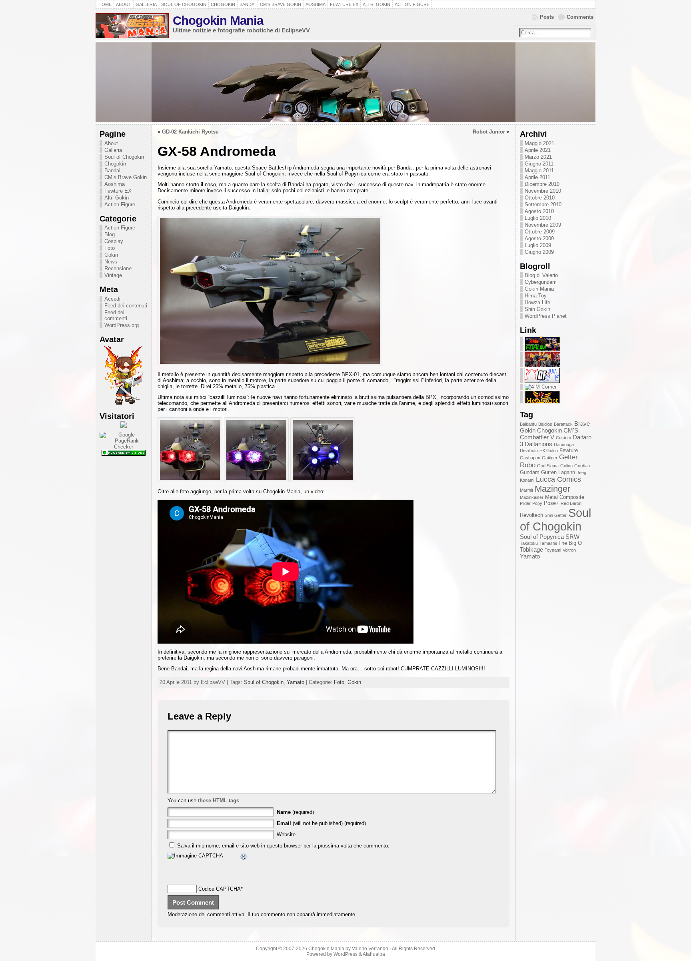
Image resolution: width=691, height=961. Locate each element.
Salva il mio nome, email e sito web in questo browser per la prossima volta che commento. (283, 846)
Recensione (118, 268)
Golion (566, 465)
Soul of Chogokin (124, 157)
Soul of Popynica (542, 536)
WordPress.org (121, 325)
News (110, 262)
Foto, (340, 682)
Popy (537, 503)
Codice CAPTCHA (219, 889)
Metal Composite (564, 497)
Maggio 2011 (539, 170)
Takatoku (529, 543)
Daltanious (538, 444)
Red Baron (571, 503)
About (111, 143)
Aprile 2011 (537, 177)
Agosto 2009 (539, 238)
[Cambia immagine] (244, 858)
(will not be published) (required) (321, 823)
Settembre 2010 (543, 204)
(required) (295, 812)
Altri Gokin (116, 198)
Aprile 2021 (538, 150)
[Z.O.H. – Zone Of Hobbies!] (542, 381)
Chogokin (115, 164)
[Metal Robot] (542, 402)
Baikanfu (528, 424)
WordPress (345, 954)
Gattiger (549, 457)
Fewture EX (118, 191)
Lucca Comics (558, 479)
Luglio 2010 (538, 218)
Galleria (113, 150)
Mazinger (552, 489)
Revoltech (531, 515)
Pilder (525, 503)
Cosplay (113, 241)
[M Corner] (541, 387)
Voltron (569, 550)
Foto (109, 248)
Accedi (112, 299)
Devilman (529, 450)
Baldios (545, 424)
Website (286, 834)
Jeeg (581, 472)
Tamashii (548, 543)
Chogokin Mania (218, 21)
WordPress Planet (546, 316)
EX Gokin (548, 450)
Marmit (526, 490)
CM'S (570, 430)
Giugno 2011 (539, 164)
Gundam (529, 472)
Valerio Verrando (370, 948)
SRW (572, 536)
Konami (527, 480)
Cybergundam (541, 282)
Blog (109, 234)
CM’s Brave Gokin (125, 177)
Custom (563, 437)
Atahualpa (374, 954)
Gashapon (530, 457)
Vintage (113, 275)
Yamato (295, 682)
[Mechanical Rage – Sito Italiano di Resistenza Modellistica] (542, 350)
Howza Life (537, 302)
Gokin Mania (539, 289)
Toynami (553, 550)
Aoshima (114, 184)
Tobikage (531, 549)
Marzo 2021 (538, 157)
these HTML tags (218, 800)
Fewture (568, 450)
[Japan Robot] (542, 365)
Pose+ (551, 503)
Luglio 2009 (538, 245)
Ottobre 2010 (540, 198)
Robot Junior (489, 132)
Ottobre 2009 (540, 232)
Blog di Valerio (541, 275)
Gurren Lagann (558, 472)
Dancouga (564, 444)
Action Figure (119, 204)
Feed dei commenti (115, 315)
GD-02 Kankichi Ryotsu (190, 132)
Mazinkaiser (531, 497)
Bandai (112, 170)
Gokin (111, 255)
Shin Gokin (537, 309)
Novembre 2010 (543, 191)
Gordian (582, 465)
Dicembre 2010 (542, 184)
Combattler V (537, 437)
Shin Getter (556, 515)
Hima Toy (536, 296)
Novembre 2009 (543, 225)
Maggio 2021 (539, 143)
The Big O (570, 543)
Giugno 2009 (539, 252)
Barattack (563, 424)
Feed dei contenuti (125, 306)
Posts (547, 17)
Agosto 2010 (539, 211)
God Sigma (548, 465)
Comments (580, 17)
